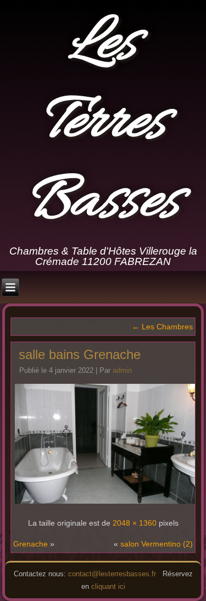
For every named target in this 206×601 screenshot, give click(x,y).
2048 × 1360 (135, 523)
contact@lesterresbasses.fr (112, 574)
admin (122, 370)
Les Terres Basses (103, 123)
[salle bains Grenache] (105, 502)
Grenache (30, 543)
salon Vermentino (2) (156, 543)
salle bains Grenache (80, 354)
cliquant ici (108, 586)
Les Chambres (162, 326)
